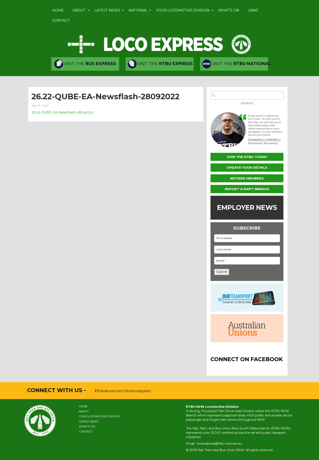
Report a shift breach (247, 189)
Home (58, 10)
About (79, 10)
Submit (221, 272)
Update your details (247, 167)
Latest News (107, 10)
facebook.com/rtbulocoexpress (125, 391)
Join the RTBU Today (247, 157)
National (138, 10)
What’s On (228, 10)
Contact (61, 20)
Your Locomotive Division (183, 10)
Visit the (89, 63)
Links (253, 10)
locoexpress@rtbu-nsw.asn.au (219, 443)
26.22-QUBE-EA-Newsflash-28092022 (62, 112)
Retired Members (247, 178)
